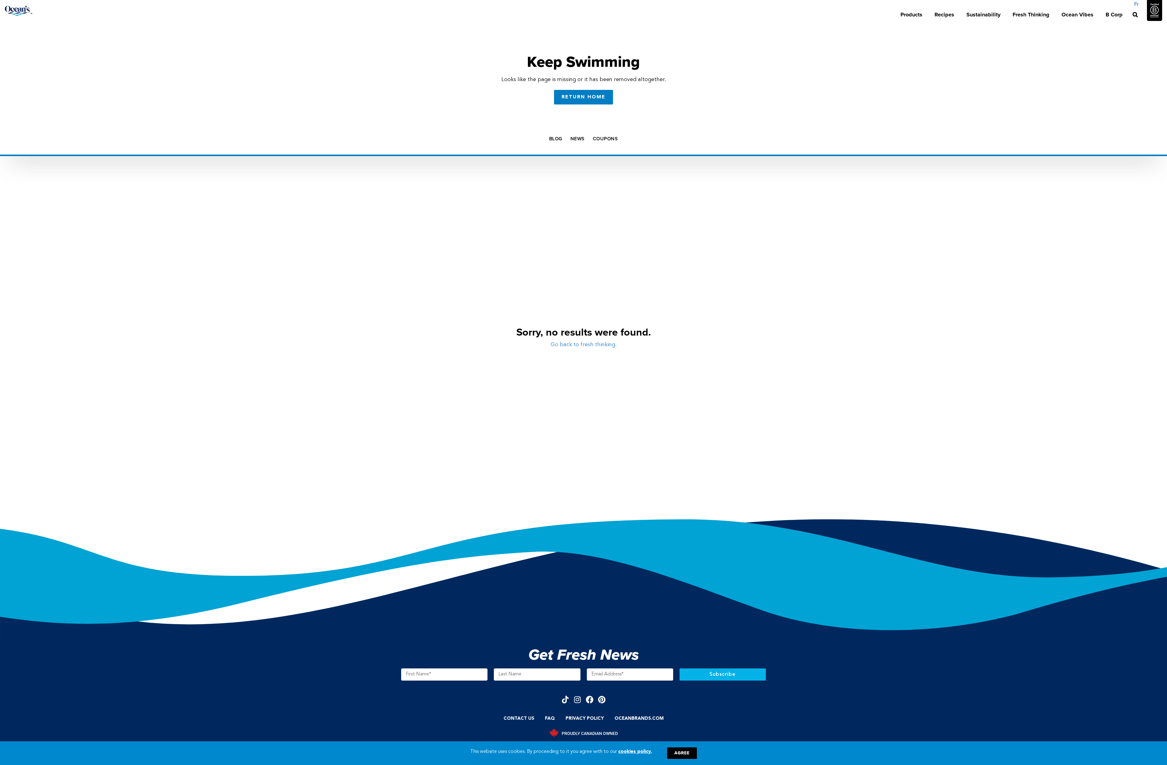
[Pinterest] (602, 699)
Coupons (605, 139)
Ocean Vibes (1077, 14)
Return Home (583, 97)
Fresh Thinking (1031, 14)
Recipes (944, 14)
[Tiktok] (565, 699)
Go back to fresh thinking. (584, 344)
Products (911, 14)
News (577, 139)
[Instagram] (577, 699)
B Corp (1114, 14)
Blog (555, 139)
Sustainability (983, 14)
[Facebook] (590, 699)
